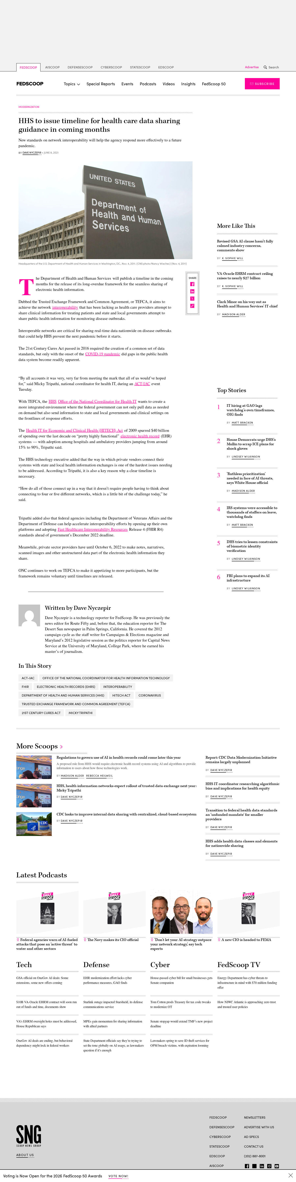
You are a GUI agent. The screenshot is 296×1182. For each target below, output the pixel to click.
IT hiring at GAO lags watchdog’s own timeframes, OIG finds (250, 410)
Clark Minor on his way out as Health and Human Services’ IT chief (247, 304)
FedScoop (28, 67)
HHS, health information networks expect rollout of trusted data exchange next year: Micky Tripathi (127, 788)
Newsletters (254, 1117)
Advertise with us (259, 1127)
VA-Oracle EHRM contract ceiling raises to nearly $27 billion (245, 276)
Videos (169, 83)
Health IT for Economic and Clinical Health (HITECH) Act (74, 430)
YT (276, 1165)
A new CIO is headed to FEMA (246, 939)
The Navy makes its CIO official (113, 939)
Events (127, 83)
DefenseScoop (80, 67)
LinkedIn (262, 1165)
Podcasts (148, 83)
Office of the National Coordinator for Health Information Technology (106, 678)
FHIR (25, 686)
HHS (53, 401)
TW (253, 1165)
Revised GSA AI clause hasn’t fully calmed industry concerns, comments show (245, 246)
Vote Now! (118, 1176)
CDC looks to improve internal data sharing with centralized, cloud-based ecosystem (127, 814)
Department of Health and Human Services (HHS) (63, 695)
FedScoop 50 (214, 83)
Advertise (252, 67)
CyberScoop (111, 67)
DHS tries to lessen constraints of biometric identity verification (252, 546)
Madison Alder (233, 314)
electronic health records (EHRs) (66, 686)
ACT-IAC (142, 383)
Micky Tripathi (81, 713)
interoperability (65, 307)
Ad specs (251, 1137)
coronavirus (150, 695)
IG (268, 1165)
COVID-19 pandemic (102, 354)
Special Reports (101, 83)
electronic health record (140, 436)
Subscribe (264, 83)
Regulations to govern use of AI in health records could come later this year (119, 757)
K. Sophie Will (232, 258)
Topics (69, 83)
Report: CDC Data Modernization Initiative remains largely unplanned (241, 760)
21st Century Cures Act (41, 713)
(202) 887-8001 (255, 1156)
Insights (188, 83)
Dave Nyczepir (32, 152)
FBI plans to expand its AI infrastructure (248, 578)
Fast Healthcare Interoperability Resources (93, 529)
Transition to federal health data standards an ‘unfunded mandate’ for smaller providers (241, 815)
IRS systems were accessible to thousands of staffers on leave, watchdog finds (252, 512)
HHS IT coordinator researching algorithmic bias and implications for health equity (242, 786)
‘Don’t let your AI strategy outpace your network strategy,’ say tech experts (180, 944)
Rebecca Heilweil (99, 775)
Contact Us (253, 1146)
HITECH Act (121, 695)
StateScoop (140, 67)
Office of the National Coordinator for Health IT (97, 401)
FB (246, 1165)
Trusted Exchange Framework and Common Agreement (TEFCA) (76, 704)
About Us (25, 1155)
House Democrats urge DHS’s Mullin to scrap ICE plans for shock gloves (251, 444)
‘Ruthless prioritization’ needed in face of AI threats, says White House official (250, 478)
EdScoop (166, 67)
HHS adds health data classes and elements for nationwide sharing (241, 843)
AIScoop (52, 67)
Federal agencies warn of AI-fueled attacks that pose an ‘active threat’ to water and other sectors (47, 944)
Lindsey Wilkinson (246, 456)
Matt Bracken (242, 422)
